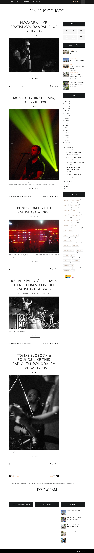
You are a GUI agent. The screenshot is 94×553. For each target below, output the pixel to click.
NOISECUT (66, 215)
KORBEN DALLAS (67, 212)
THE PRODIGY (79, 250)
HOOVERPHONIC (67, 227)
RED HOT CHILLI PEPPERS (68, 265)
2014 (66, 130)
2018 (66, 121)
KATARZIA (75, 207)
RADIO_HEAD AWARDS (75, 215)
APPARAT (70, 230)
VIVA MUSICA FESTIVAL (68, 220)
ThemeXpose (20, 551)
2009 (66, 142)
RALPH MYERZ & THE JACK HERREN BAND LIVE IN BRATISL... (73, 170)
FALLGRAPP (76, 212)
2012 (66, 135)
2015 (66, 128)
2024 (66, 106)
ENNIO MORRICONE (67, 258)
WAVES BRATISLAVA (67, 240)
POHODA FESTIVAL (75, 200)
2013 (66, 133)
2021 (66, 113)
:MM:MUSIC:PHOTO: (47, 10)
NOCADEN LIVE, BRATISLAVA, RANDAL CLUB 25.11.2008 (34, 27)
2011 (66, 138)
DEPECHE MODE (78, 225)
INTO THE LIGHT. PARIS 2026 (75, 539)
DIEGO (34, 106)
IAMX (77, 220)
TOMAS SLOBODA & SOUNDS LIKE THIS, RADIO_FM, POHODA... (74, 177)
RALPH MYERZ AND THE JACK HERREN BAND (34, 294)
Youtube (81, 32)
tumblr (73, 38)
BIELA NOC (66, 205)
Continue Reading (34, 78)
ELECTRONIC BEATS (67, 232)
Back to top (80, 551)
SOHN (65, 248)
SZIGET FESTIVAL (72, 248)
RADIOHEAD (74, 263)
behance (81, 38)
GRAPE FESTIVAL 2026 (77, 60)
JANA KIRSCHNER (67, 207)
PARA (75, 202)
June (67, 186)
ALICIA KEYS (66, 255)
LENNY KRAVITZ (76, 260)
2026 (66, 101)
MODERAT (66, 235)
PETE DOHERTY (67, 263)
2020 (66, 116)
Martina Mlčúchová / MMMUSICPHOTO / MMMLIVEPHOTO (24, 1)
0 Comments (27, 86)
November (68, 150)
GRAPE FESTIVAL (74, 205)
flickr (66, 38)
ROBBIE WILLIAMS (67, 268)
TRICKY (65, 253)
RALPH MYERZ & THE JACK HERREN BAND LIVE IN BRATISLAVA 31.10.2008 (34, 285)
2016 (66, 125)
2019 (66, 118)
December (68, 147)
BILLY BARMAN (66, 210)
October (68, 181)
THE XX (73, 270)
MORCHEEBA (75, 245)
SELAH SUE (66, 237)
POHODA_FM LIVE (34, 372)
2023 (66, 108)
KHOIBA (75, 222)
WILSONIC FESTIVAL (77, 227)
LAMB (75, 232)
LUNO (74, 217)
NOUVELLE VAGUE (74, 235)
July (67, 184)
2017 (66, 123)
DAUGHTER (76, 258)
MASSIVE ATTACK (67, 245)
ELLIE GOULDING (67, 260)
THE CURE (73, 237)
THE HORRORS (76, 268)
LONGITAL (75, 210)
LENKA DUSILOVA (67, 222)
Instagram (74, 32)
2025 (66, 103)
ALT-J (65, 230)
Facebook (66, 32)
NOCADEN (33, 35)
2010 (66, 140)
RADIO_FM (66, 200)
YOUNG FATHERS (72, 253)
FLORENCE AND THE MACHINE (69, 242)
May (67, 189)
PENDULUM (34, 217)
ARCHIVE (72, 255)
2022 (66, 111)
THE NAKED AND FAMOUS (69, 250)
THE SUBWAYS (66, 270)
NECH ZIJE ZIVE (66, 217)
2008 (66, 145)
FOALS (79, 242)
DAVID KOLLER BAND (68, 225)
